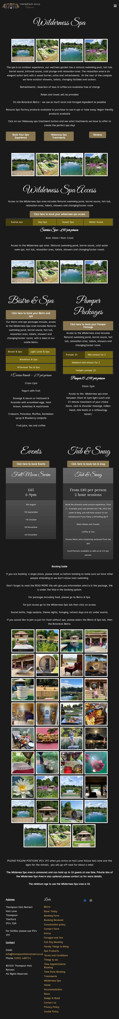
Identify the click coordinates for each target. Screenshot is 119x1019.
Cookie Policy (51, 1011)
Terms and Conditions (56, 955)
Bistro (47, 906)
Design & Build (52, 998)
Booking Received (53, 920)
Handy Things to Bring (56, 946)
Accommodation (53, 989)
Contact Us (50, 1002)
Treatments (50, 976)
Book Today (50, 911)
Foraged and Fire (53, 937)
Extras (47, 933)
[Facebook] (85, 900)
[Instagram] (91, 900)
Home (47, 985)
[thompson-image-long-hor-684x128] (21, 5)
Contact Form (51, 929)
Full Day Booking (53, 942)
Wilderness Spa (52, 980)
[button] (115, 5)
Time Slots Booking (54, 971)
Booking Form (51, 915)
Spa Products (51, 951)
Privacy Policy (51, 1007)
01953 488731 (22, 958)
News (47, 993)
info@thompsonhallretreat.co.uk (24, 954)
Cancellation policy (54, 924)
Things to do (51, 959)
